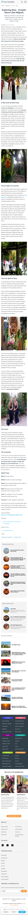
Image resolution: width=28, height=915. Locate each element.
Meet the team (4, 826)
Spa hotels (17, 729)
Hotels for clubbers (19, 723)
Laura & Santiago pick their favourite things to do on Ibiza (19, 689)
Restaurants (4, 871)
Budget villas (5, 738)
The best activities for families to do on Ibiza (17, 698)
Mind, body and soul (7, 537)
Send (23, 891)
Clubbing (3, 868)
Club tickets (5, 726)
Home (2, 5)
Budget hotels (18, 731)
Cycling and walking (6, 766)
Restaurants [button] (20, 735)
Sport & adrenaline (6, 761)
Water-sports (5, 758)
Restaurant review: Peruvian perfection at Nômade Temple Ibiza (18, 583)
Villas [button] (7, 735)
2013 (13, 5)
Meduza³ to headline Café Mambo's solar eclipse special (19, 707)
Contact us (17, 832)
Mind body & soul (6, 763)
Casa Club (13, 608)
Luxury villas (5, 746)
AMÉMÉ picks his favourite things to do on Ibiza (18, 662)
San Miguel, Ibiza (8, 530)
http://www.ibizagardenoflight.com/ (12, 515)
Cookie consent (18, 829)
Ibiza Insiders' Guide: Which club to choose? (17, 591)
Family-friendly (5, 755)
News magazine (5, 876)
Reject (14, 911)
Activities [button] (7, 752)
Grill (16, 743)
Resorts (17, 755)
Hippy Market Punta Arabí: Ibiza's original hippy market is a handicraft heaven (19, 653)
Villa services (5, 749)
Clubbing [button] (7, 717)
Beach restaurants (19, 749)
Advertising (3, 832)
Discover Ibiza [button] (20, 752)
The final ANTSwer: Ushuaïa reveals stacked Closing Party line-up (18, 575)
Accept (22, 911)
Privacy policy (18, 826)
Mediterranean (18, 738)
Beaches (17, 758)
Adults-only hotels (19, 726)
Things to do (17, 537)
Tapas (16, 746)
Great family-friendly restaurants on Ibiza (17, 680)
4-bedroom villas (6, 743)
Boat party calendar (6, 723)
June (17, 5)
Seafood (17, 741)
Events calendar (19, 763)
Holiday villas (4, 858)
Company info (4, 829)
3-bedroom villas (6, 741)
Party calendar (5, 721)
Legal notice (4, 834)
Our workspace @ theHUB (19, 835)
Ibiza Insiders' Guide (6, 731)
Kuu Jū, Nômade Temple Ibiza (18, 616)
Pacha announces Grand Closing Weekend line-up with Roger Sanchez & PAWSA (18, 558)
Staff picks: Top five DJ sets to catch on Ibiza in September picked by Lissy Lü (18, 567)
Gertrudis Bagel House (16, 625)
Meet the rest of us (14, 816)
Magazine (7, 5)
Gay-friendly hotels (19, 721)
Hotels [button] (20, 717)
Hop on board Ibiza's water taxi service (17, 551)
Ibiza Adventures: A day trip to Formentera (19, 671)
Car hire (17, 761)
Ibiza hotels (3, 855)
